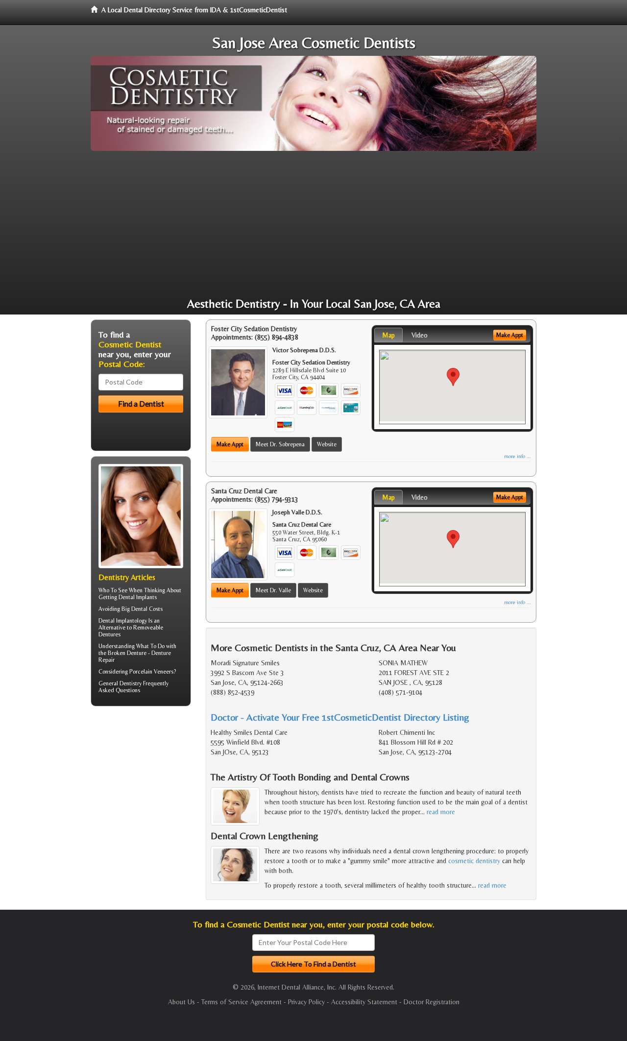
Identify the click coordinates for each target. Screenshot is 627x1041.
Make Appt (230, 444)
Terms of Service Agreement (241, 1002)
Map (388, 335)
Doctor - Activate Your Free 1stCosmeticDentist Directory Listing (340, 717)
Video (419, 335)
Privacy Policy (306, 1002)
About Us (181, 1002)
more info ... (517, 456)
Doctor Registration (431, 1002)
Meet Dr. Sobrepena (280, 444)
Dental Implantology (122, 620)
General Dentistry (120, 683)
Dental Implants (138, 597)
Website (327, 444)
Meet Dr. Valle (273, 590)
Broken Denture (127, 653)
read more (441, 812)
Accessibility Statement (364, 1002)
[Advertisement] (313, 224)
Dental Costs (147, 608)
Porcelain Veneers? (152, 671)
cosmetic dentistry (474, 861)
